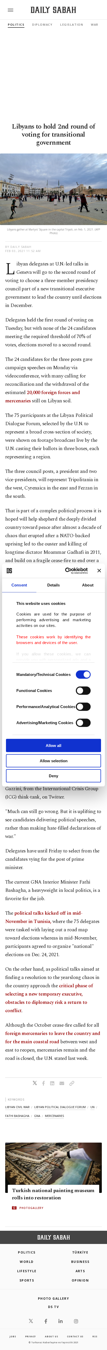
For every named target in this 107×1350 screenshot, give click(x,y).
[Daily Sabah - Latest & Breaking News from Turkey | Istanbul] (53, 10)
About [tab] (87, 585)
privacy (30, 1336)
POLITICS (27, 1252)
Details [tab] (53, 585)
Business (80, 1262)
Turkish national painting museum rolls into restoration (53, 1194)
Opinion (80, 1280)
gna (37, 1116)
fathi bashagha (17, 1116)
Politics (16, 24)
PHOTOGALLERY (31, 1208)
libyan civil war (17, 1107)
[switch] (83, 691)
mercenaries (54, 1116)
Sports (26, 1280)
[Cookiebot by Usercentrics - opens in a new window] (66, 570)
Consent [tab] (19, 585)
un (92, 1107)
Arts (80, 1271)
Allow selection (54, 760)
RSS (94, 1336)
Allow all (53, 745)
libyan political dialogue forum (60, 1107)
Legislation (71, 24)
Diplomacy (42, 24)
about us (51, 1336)
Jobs (13, 1336)
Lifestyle (27, 1271)
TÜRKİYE (80, 1252)
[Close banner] (99, 570)
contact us (75, 1336)
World (27, 1262)
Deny (53, 776)
